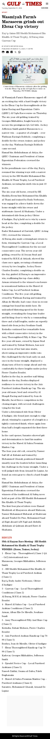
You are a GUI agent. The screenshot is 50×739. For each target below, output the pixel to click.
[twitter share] (15, 52)
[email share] (7, 52)
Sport (4, 12)
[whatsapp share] (19, 52)
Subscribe (44, 8)
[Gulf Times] (24, 6)
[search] (4, 4)
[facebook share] (12, 52)
